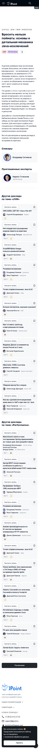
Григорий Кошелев (14, 651)
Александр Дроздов (15, 389)
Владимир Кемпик (14, 272)
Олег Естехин (12, 331)
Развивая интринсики (12, 269)
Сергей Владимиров (15, 214)
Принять (19, 743)
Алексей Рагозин (10, 447)
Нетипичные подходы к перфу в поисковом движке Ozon (16, 611)
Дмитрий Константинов (16, 596)
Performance (12, 52)
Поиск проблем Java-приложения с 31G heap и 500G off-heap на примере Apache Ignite (17, 569)
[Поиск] (30, 3)
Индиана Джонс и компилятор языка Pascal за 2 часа (16, 346)
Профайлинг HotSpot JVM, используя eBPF (12, 487)
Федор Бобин (8, 449)
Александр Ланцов (14, 235)
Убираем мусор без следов (14, 385)
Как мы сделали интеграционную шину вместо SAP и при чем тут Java (18, 401)
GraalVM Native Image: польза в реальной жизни (14, 250)
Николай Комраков (14, 409)
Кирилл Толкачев (21, 177)
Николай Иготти (13, 310)
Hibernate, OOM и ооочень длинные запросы (14, 366)
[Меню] (3, 3)
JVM (4, 52)
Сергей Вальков (13, 634)
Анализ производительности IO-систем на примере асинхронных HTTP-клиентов (15, 529)
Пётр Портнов (12, 616)
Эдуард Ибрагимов (14, 492)
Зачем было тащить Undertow (16, 648)
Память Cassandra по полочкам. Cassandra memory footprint (16, 591)
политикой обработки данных (17, 737)
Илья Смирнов (12, 406)
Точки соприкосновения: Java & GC (18, 289)
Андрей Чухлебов (14, 255)
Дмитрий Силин (13, 293)
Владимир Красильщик (12, 445)
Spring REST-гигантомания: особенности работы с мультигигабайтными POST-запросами (19, 465)
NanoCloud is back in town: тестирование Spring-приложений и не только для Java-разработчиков (18, 439)
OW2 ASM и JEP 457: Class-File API (17, 211)
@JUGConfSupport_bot (14, 725)
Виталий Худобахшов (15, 351)
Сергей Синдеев (13, 371)
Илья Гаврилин (12, 275)
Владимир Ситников (22, 157)
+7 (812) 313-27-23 (12, 717)
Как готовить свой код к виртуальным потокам (13, 326)
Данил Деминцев (13, 535)
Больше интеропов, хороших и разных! (19, 307)
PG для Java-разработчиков (15, 630)
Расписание (19, 665)
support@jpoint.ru (11, 721)
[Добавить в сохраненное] (34, 207)
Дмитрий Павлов (13, 576)
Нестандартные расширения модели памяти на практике (15, 229)
